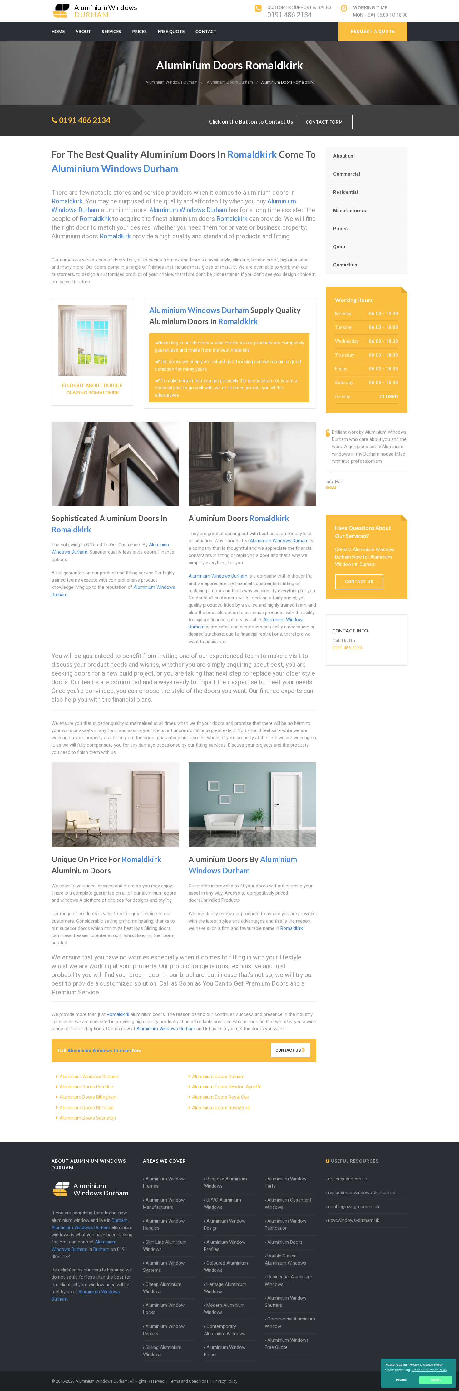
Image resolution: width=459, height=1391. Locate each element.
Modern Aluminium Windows (224, 1308)
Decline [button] (401, 1379)
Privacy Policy (225, 1381)
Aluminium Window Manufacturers (164, 1203)
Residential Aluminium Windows (288, 1280)
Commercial (346, 174)
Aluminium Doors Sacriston (88, 1118)
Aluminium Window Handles (164, 1224)
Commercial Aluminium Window (290, 1322)
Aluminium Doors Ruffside (87, 1107)
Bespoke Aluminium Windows (225, 1182)
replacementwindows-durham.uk (361, 1192)
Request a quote (373, 31)
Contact (205, 31)
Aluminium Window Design (224, 1224)
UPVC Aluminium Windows (222, 1203)
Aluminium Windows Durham (89, 1076)
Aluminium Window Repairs (164, 1330)
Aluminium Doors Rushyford (221, 1107)
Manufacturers (349, 210)
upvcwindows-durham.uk (353, 1220)
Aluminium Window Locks (164, 1308)
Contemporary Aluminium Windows (224, 1330)
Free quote (171, 31)
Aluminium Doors (285, 1242)
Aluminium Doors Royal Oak (220, 1097)
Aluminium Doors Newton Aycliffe (227, 1087)
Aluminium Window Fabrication (285, 1224)
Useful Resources (354, 1161)
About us (343, 156)
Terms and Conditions (189, 1381)
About (83, 31)
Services (111, 31)
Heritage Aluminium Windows (225, 1287)
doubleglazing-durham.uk (353, 1206)
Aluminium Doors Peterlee (86, 1087)
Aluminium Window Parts (285, 1182)
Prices (139, 31)
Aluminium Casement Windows (288, 1203)
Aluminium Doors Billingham (88, 1097)
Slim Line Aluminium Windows (165, 1245)
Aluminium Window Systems (164, 1266)
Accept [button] (436, 1379)
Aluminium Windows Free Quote (287, 1343)
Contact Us (288, 1050)
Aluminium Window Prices (224, 1351)
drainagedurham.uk (347, 1179)
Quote (340, 247)
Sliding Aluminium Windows (162, 1351)
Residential (345, 192)
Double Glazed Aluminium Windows (285, 1259)
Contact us (345, 265)
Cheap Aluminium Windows (162, 1287)
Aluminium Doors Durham (218, 1076)
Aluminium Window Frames (164, 1182)
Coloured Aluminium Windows (226, 1266)
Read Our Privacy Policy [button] (429, 1370)
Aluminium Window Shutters (285, 1301)
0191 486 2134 (289, 15)
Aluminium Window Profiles (224, 1245)
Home (58, 31)
